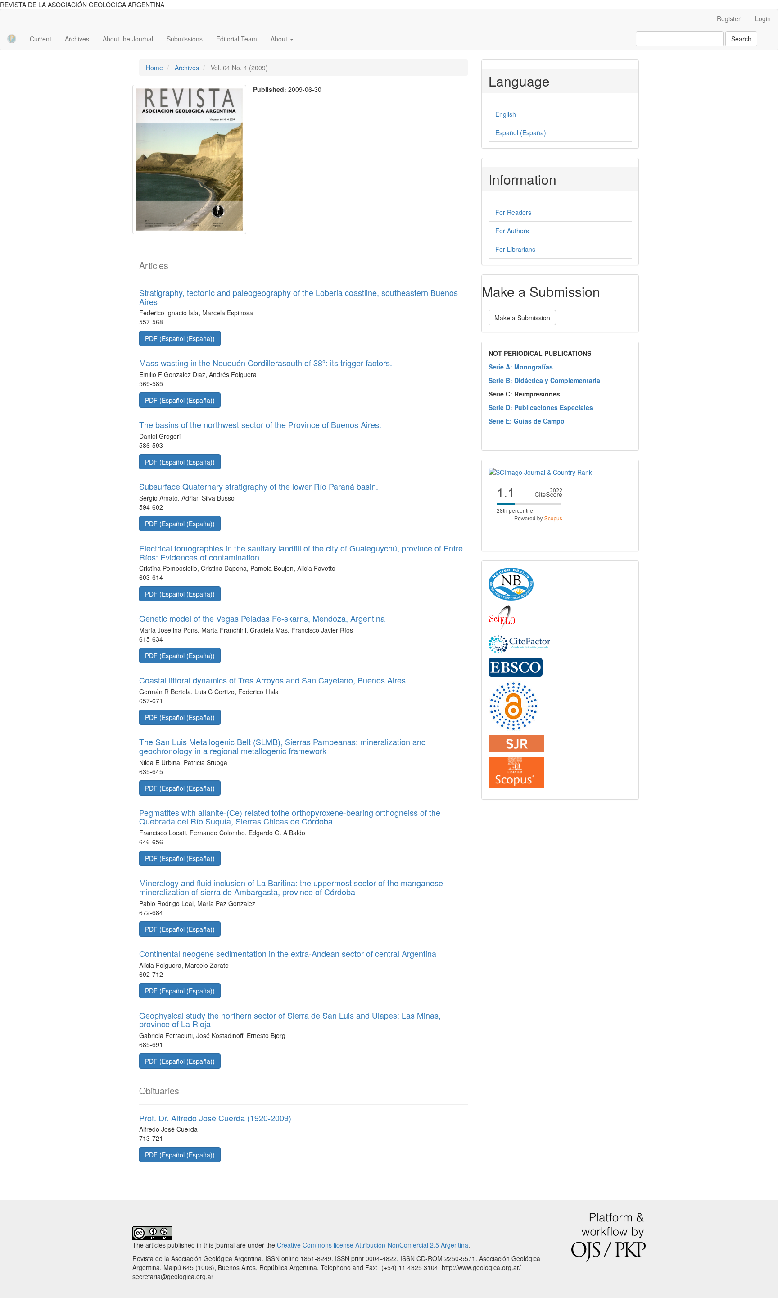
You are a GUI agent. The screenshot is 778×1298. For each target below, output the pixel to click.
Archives (77, 38)
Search (741, 38)
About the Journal (128, 38)
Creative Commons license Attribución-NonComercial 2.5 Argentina (372, 1244)
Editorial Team (236, 38)
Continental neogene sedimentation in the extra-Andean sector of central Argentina (287, 953)
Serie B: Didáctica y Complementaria (544, 380)
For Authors (512, 230)
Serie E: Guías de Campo (527, 420)
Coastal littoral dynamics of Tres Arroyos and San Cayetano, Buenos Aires (272, 680)
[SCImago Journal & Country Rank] (540, 471)
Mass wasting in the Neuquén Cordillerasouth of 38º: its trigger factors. (265, 363)
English (505, 113)
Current (40, 38)
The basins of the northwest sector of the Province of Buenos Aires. (260, 424)
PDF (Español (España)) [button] (180, 338)
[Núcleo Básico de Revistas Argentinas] (511, 583)
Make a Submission (522, 317)
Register (729, 18)
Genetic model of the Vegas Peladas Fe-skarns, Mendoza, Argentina (262, 618)
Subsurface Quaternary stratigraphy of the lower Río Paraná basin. (258, 486)
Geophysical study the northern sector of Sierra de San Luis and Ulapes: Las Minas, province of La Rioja (290, 1019)
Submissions (185, 38)
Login (763, 18)
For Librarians (515, 249)
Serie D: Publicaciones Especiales (541, 407)
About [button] (280, 38)
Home (154, 67)
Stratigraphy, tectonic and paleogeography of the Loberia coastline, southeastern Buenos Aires (298, 297)
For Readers (513, 212)
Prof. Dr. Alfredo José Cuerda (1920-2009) (215, 1118)
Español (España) (520, 132)
